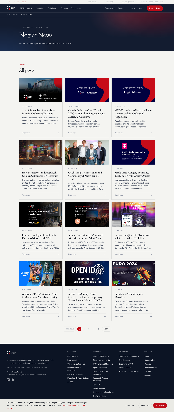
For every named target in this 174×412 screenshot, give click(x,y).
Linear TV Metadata (101, 356)
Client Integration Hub (76, 364)
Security (147, 371)
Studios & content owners (129, 371)
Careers (147, 364)
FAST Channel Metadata (103, 364)
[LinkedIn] (8, 379)
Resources (75, 8)
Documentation (150, 367)
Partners (64, 8)
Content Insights (99, 396)
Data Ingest (72, 360)
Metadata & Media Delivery (78, 378)
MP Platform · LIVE (17, 2)
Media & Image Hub (75, 374)
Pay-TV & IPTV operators (129, 356)
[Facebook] (13, 379)
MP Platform (25, 8)
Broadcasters (124, 360)
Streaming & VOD (126, 364)
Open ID (96, 384)
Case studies (149, 360)
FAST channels (125, 367)
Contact (121, 8)
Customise (130, 405)
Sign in (141, 8)
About (146, 356)
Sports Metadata (100, 367)
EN (132, 8)
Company (109, 8)
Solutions (52, 8)
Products (39, 8)
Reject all (145, 405)
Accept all (160, 405)
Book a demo (154, 8)
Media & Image (99, 388)
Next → (107, 329)
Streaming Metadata (101, 360)
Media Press (12, 15)
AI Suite (70, 382)
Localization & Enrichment (103, 392)
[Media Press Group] (11, 8)
